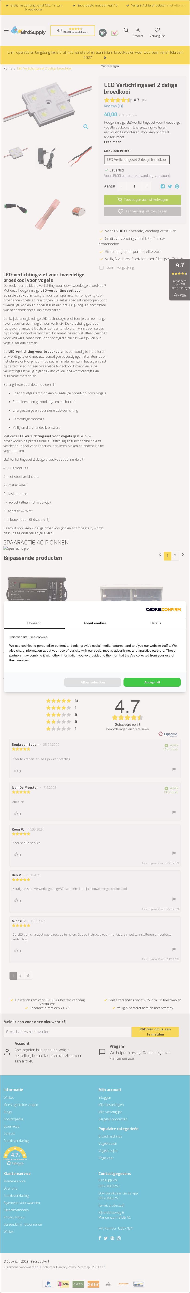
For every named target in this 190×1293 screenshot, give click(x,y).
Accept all (152, 682)
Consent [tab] (34, 623)
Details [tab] (155, 623)
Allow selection (93, 682)
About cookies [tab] (95, 623)
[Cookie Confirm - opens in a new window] (163, 609)
